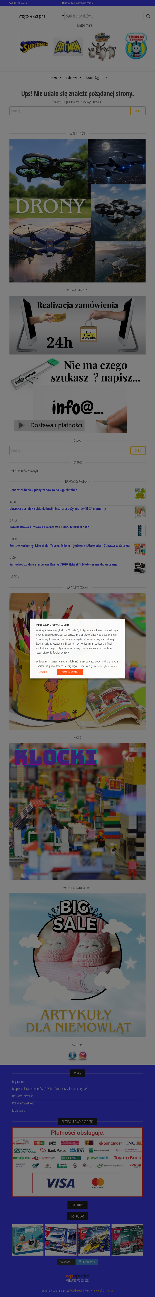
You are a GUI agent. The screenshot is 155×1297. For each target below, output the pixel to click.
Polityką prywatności (109, 666)
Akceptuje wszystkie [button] (70, 671)
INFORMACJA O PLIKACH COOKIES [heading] (52, 624)
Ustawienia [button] (44, 671)
